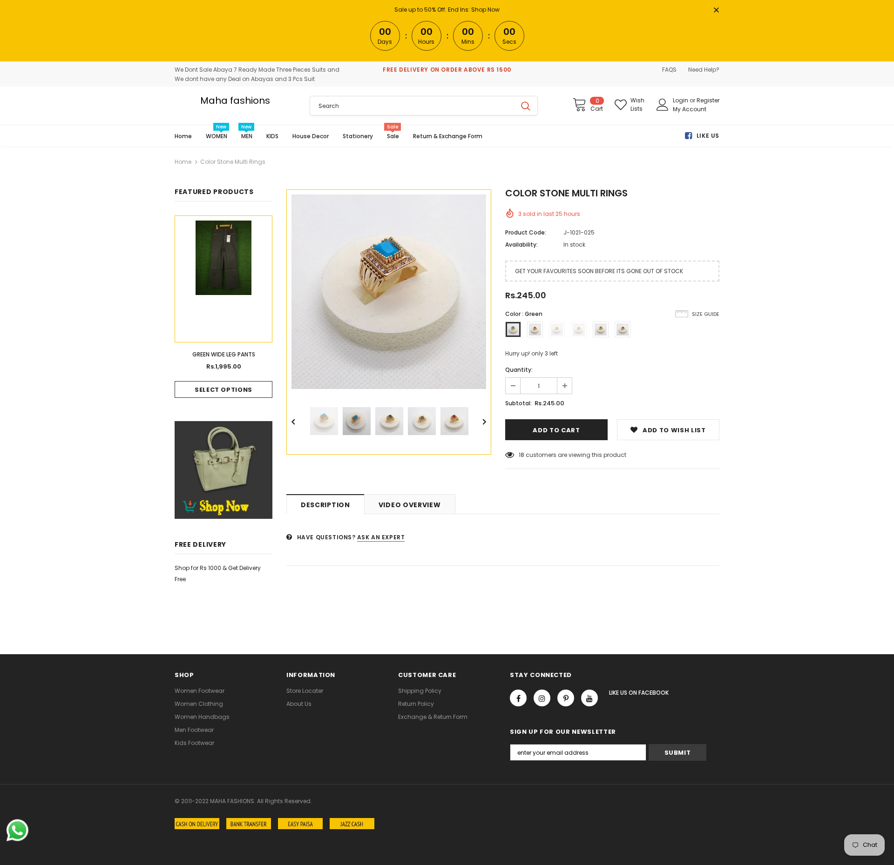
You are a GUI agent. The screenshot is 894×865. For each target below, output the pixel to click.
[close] (716, 10)
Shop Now (485, 9)
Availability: (521, 244)
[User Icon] (662, 105)
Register (708, 100)
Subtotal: (518, 403)
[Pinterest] (565, 698)
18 (521, 455)
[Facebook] (518, 698)
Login (681, 100)
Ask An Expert (381, 537)
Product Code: (525, 232)
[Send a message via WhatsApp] (17, 830)
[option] (388, 291)
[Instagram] (542, 698)
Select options (223, 389)
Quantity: (519, 370)
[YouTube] (589, 698)
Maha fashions (235, 100)
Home (183, 162)
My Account (689, 109)
